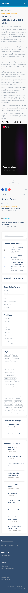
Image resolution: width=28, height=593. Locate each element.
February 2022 (8, 338)
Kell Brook (15, 390)
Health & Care (7, 296)
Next (23, 194)
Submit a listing (5, 577)
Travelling (6, 307)
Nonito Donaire (8, 404)
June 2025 (7, 321)
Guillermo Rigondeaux (10, 378)
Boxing (9, 179)
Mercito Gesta (8, 401)
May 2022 (7, 332)
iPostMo (10, 586)
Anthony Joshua (17, 358)
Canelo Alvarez (8, 364)
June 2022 (7, 329)
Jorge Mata (17, 179)
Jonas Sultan (8, 387)
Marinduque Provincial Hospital (12, 395)
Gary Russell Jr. (8, 372)
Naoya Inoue (18, 401)
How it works (4, 557)
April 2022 (7, 335)
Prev (4, 194)
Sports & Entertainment (10, 13)
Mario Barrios (8, 398)
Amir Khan (7, 358)
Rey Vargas (7, 410)
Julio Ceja (7, 390)
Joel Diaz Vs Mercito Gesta (10, 208)
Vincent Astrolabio (18, 410)
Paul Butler (7, 407)
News (5, 298)
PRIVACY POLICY (10, 591)
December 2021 (9, 343)
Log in (2, 573)
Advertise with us (5, 555)
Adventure (6, 290)
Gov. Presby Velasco (9, 375)
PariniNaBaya (13, 210)
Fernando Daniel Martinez (11, 369)
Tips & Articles (7, 304)
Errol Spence (8, 366)
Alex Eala (15, 355)
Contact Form (4, 566)
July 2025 (7, 318)
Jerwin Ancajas (8, 381)
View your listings (5, 579)
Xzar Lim (7, 413)
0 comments (17, 26)
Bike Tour (7, 361)
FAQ (2, 565)
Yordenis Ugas (16, 413)
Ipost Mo (12, 26)
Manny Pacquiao (9, 392)
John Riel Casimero (9, 384)
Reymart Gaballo (18, 407)
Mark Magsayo (14, 182)
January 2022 (8, 341)
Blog (2, 13)
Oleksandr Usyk (19, 404)
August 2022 (8, 324)
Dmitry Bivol (18, 364)
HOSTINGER (23, 588)
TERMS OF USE (18, 591)
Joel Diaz (17, 381)
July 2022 (7, 327)
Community (7, 293)
